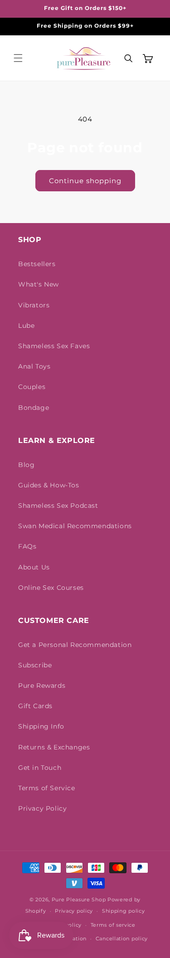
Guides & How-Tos (48, 485)
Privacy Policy (42, 808)
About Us (34, 567)
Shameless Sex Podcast (58, 505)
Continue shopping (85, 180)
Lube (26, 325)
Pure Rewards (41, 685)
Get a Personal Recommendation (74, 645)
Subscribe (35, 665)
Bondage (33, 408)
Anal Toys (34, 366)
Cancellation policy (122, 938)
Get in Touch (39, 767)
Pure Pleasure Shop (79, 899)
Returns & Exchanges (54, 747)
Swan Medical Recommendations (75, 526)
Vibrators (33, 305)
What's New (38, 284)
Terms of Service (46, 788)
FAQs (27, 546)
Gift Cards (35, 706)
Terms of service (113, 925)
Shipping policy (123, 911)
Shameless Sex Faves (54, 346)
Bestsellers (37, 264)
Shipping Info (41, 726)
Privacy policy (74, 911)
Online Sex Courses (51, 588)
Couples (31, 387)
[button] (18, 58)
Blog (26, 465)
